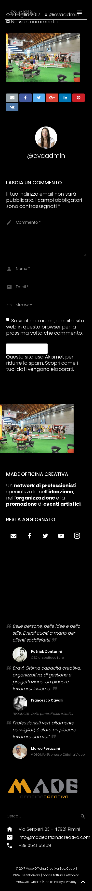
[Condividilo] (25, 98)
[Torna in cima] (83, 882)
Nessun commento (34, 21)
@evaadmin (46, 155)
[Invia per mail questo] (12, 98)
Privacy (71, 882)
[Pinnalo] (78, 98)
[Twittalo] (39, 98)
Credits (36, 882)
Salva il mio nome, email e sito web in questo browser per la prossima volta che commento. (45, 326)
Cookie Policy (53, 882)
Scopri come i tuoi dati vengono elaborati (42, 366)
